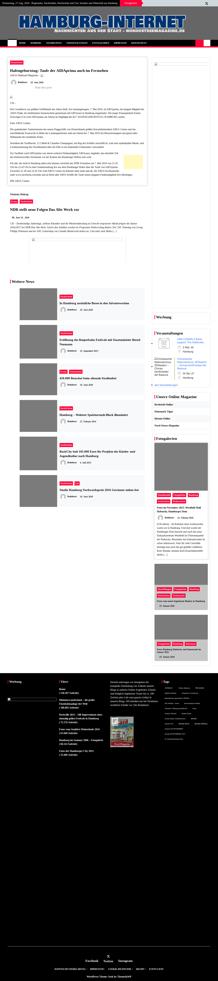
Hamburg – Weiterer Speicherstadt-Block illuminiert (94, 415)
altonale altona (184, 723)
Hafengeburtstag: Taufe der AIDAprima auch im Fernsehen (59, 71)
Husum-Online (162, 418)
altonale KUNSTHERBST (174, 729)
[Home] (12, 43)
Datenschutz (139, 43)
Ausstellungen (164, 589)
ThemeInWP (124, 976)
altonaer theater (186, 713)
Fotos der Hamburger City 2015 (76, 751)
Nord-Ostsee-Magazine (166, 425)
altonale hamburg (201, 723)
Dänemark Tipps (163, 411)
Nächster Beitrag (19, 194)
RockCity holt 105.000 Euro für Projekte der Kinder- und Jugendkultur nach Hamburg (97, 454)
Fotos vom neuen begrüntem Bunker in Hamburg (181, 601)
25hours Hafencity (184, 688)
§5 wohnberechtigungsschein (174, 739)
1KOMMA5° (169, 688)
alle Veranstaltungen (166, 385)
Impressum (120, 43)
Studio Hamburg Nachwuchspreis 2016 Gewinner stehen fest (99, 490)
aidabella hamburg (170, 693)
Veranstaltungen (76, 43)
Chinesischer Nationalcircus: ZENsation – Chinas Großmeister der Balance (192, 363)
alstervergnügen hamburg (192, 703)
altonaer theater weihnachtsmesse (175, 718)
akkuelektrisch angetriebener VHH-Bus (177, 698)
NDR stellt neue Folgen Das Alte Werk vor (44, 209)
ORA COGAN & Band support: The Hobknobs (190, 340)
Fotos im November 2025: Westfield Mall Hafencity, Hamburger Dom (179, 509)
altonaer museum (170, 713)
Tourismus (191, 644)
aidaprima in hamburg (190, 693)
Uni (77, 483)
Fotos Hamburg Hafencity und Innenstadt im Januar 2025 (179, 650)
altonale (194, 718)
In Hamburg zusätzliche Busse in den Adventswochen (94, 303)
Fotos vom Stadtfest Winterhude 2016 (79, 729)
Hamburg (35, 43)
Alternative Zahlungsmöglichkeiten (176, 708)
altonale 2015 (169, 724)
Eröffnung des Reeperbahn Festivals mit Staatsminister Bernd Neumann (100, 342)
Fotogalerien (100, 43)
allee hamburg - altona (172, 703)
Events (14, 201)
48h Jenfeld (199, 688)
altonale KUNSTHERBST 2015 (175, 734)
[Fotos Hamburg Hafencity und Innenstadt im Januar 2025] (181, 638)
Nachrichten (54, 43)
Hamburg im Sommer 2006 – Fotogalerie (81, 740)
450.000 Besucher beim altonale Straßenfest (88, 378)
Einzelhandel (164, 495)
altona (194, 708)
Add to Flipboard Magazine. (24, 75)
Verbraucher (179, 595)
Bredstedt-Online (163, 404)
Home (22, 43)
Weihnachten (179, 501)
